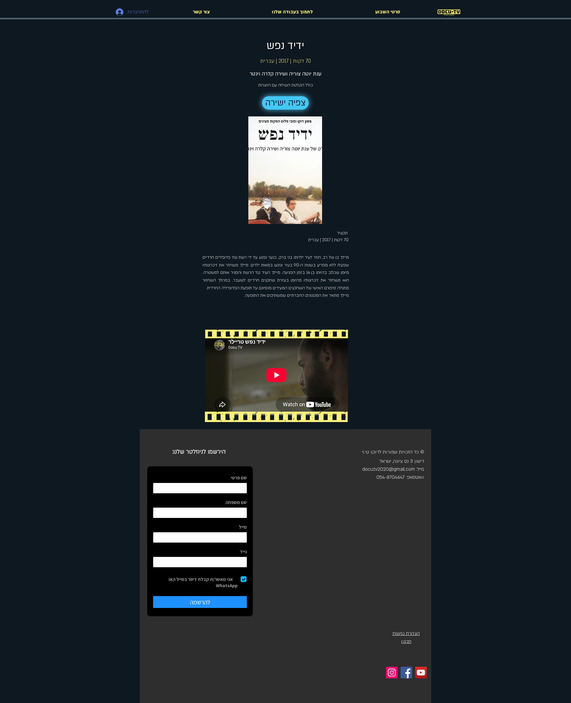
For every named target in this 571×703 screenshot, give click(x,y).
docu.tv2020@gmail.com (388, 469)
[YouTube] (421, 672)
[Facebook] (406, 672)
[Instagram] (392, 672)
